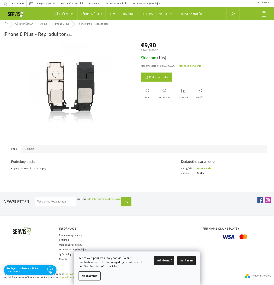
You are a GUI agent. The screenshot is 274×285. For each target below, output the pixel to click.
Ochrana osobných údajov (146, 3)
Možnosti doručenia (190, 66)
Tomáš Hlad (68, 278)
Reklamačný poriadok (72, 3)
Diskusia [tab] (29, 149)
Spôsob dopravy (67, 254)
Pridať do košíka (158, 77)
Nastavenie (89, 276)
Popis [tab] (14, 149)
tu (115, 266)
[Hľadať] (233, 13)
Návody (63, 259)
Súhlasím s (98, 199)
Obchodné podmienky (116, 3)
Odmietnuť (164, 260)
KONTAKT (94, 3)
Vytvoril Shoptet (261, 276)
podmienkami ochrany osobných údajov (103, 199)
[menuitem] (64, 13)
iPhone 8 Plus (204, 168)
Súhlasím (186, 260)
